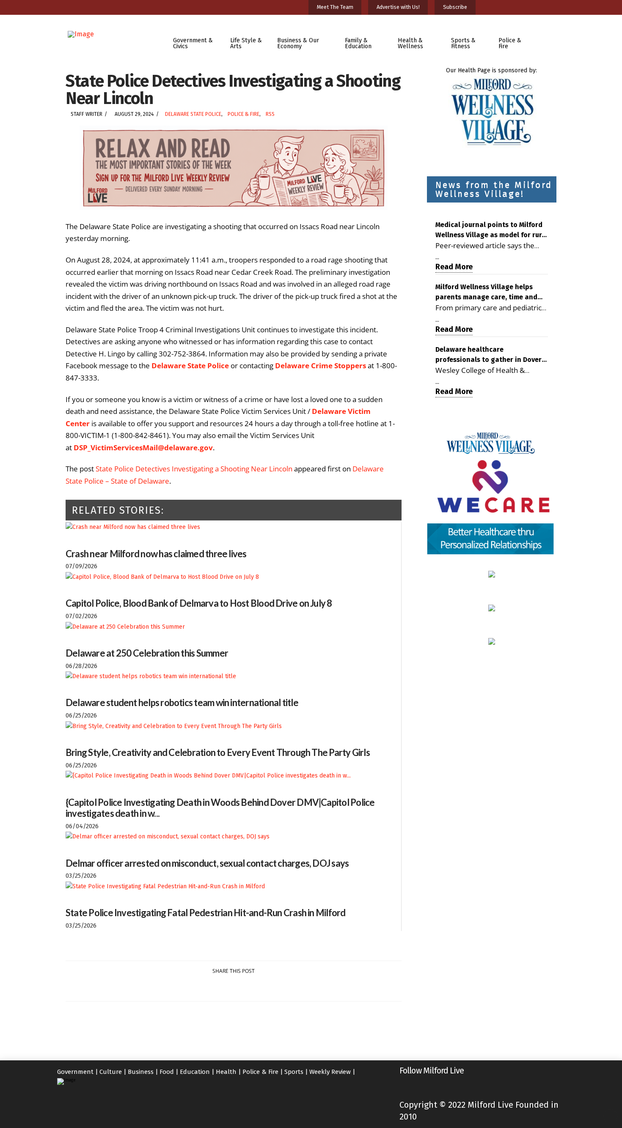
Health (226, 1072)
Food (167, 1072)
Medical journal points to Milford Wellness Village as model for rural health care (491, 230)
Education (195, 1072)
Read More (454, 266)
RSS (270, 114)
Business (141, 1072)
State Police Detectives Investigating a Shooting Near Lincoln (194, 469)
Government (75, 1072)
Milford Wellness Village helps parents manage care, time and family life (486, 292)
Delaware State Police (193, 114)
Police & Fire (243, 114)
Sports (293, 1072)
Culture (110, 1072)
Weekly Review (330, 1072)
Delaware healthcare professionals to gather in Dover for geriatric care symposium (488, 355)
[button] (549, 37)
